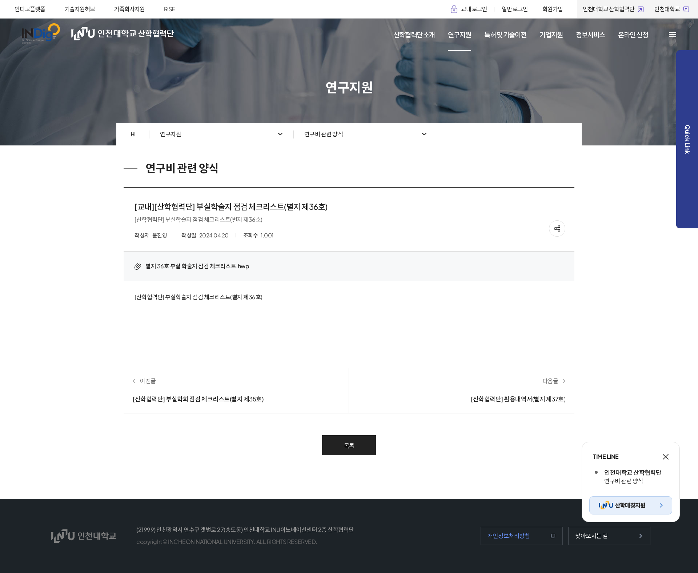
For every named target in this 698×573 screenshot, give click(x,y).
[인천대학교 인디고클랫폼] (41, 33)
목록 (349, 445)
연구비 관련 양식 (323, 134)
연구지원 (170, 134)
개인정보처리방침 (509, 536)
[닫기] (666, 457)
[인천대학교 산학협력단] (132, 33)
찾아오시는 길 (591, 536)
